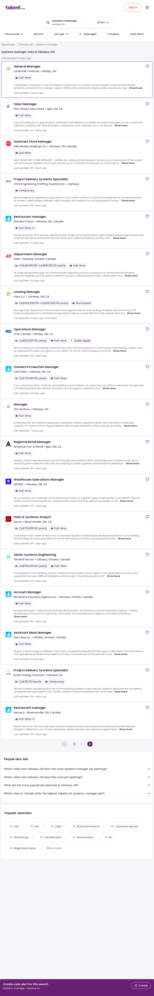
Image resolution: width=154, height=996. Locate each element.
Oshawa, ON (25, 44)
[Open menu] (147, 7)
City (16, 826)
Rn (110, 837)
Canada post (52, 837)
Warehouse (21, 837)
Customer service (126, 826)
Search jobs (8, 44)
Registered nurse (25, 848)
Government (85, 837)
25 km (101, 22)
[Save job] (147, 66)
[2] (90, 744)
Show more (135, 88)
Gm (36, 826)
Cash (58, 826)
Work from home (88, 826)
